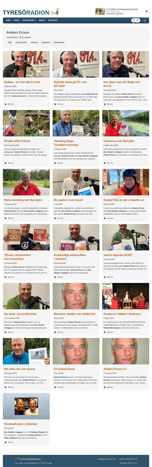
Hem (8, 20)
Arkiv (42, 20)
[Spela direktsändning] (146, 11)
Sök (137, 20)
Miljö (10, 42)
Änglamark (46, 42)
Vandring (34, 42)
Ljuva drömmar (21, 42)
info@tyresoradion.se (106, 459)
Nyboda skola (59, 42)
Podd (16, 20)
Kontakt (53, 20)
